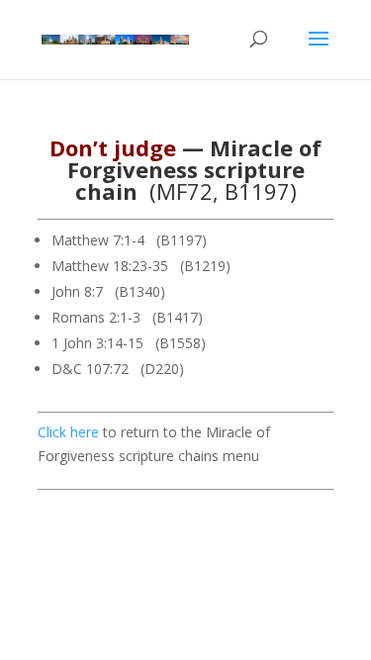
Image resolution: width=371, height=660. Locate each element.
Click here (68, 432)
